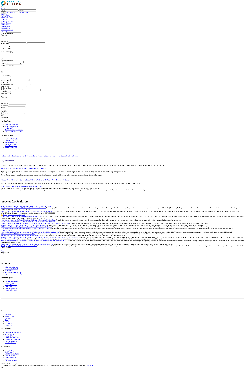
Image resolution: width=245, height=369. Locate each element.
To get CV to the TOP (11, 126)
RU (2, 8)
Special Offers (9, 323)
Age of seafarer (5, 80)
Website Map (9, 325)
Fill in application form (11, 124)
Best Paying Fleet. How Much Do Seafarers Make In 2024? (19, 246)
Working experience (25, 90)
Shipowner (4, 107)
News (6, 320)
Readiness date (5, 84)
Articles (7, 321)
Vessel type (4, 41)
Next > (3, 251)
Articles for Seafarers (7, 18)
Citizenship (4, 62)
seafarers (3, 30)
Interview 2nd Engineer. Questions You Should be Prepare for (19, 235)
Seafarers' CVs (9, 140)
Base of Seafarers (10, 334)
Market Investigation (11, 146)
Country (3, 63)
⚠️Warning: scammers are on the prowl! (13, 215)
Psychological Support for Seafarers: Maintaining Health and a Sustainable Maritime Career (28, 220)
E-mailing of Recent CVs (12, 339)
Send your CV (9, 128)
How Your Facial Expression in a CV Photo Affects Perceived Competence (23, 168)
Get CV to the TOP (10, 352)
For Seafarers (5, 24)
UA (4, 8)
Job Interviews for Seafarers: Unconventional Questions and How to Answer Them (26, 206)
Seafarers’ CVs (5, 16)
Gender (3, 82)
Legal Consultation (10, 357)
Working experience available (10, 90)
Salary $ (3, 86)
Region (3, 65)
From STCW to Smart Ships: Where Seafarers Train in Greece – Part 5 (22, 186)
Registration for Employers (13, 332)
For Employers (5, 26)
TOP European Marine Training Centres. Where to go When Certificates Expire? (25, 228)
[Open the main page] (11, 5)
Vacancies (4, 14)
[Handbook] (2, 307)
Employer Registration (11, 139)
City (2, 58)
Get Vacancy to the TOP (12, 338)
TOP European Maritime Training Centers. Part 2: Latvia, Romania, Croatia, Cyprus (26, 227)
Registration (9, 12)
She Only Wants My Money (9, 239)
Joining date (4, 43)
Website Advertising (11, 147)
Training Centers (6, 23)
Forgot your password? (21, 12)
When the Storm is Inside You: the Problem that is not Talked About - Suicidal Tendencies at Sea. (30, 232)
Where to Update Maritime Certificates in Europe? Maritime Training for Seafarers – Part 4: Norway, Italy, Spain (35, 180)
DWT (2, 113)
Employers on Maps (7, 21)
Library (7, 359)
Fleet (2, 35)
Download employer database (14, 130)
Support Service (5, 28)
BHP (2, 115)
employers (9, 30)
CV (2, 31)
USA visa (4, 91)
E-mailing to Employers (12, 354)
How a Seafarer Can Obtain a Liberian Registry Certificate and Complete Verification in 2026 (29, 211)
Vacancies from (5, 52)
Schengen (4, 93)
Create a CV (8, 350)
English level (5, 88)
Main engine (4, 117)
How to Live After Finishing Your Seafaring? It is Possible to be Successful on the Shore (27, 244)
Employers (4, 19)
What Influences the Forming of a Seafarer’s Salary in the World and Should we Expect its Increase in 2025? (33, 240)
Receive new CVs (10, 144)
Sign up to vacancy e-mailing (13, 131)
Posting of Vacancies (11, 142)
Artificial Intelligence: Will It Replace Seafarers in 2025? (18, 234)
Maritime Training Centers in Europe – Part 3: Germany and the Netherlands (24, 225)
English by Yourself (7, 230)
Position (3, 33)
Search (7, 47)
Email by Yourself (10, 355)
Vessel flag (4, 111)
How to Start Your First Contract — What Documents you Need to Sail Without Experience (28, 222)
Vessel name (4, 105)
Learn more (89, 365)
